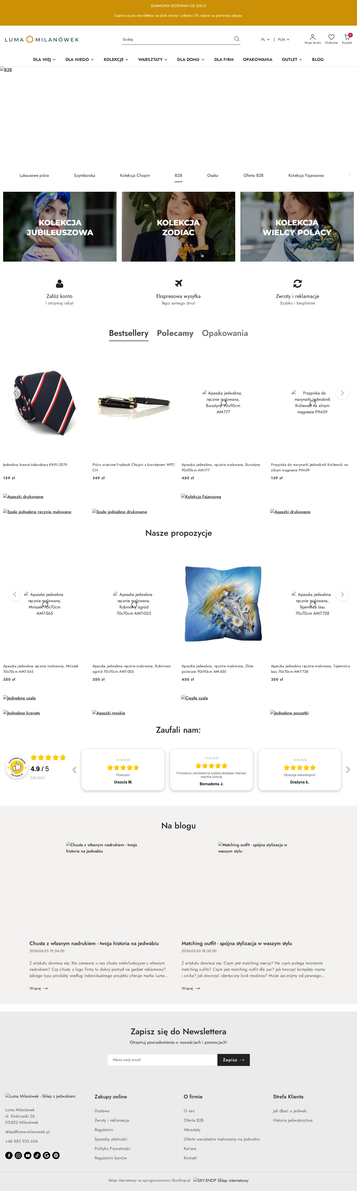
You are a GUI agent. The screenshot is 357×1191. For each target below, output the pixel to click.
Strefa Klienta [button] (288, 1096)
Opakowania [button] (225, 333)
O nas (189, 1111)
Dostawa (102, 1111)
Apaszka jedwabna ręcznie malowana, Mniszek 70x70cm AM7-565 (41, 668)
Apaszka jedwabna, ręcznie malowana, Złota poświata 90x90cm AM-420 (217, 668)
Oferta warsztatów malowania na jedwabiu (222, 1139)
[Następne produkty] (342, 393)
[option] (123, 770)
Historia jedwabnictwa (293, 1120)
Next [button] (348, 769)
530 (38, 777)
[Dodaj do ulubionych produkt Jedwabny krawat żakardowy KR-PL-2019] (80, 353)
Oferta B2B (194, 1120)
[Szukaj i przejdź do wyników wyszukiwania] (236, 39)
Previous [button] (74, 769)
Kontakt (190, 1158)
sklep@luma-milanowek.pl (27, 1132)
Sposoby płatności (111, 1139)
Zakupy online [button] (111, 1096)
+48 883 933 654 (21, 1141)
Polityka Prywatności (113, 1148)
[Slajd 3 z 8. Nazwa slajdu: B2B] (178, 118)
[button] (175, 333)
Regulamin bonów (111, 1158)
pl (263, 39)
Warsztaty (192, 1130)
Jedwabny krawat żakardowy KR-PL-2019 (35, 464)
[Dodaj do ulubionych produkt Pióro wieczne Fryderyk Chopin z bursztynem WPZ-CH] (169, 353)
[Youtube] (27, 1155)
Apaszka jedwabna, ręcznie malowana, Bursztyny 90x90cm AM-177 (221, 467)
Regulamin (104, 1130)
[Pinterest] (56, 1155)
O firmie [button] (193, 1096)
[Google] (46, 1155)
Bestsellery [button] (128, 333)
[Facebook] (9, 1155)
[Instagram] (18, 1155)
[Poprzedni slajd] (11, 118)
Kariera (190, 1148)
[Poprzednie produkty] (14, 393)
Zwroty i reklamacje (112, 1120)
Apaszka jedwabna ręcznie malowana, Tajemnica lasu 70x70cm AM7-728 (310, 668)
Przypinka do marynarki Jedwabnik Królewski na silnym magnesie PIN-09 (309, 467)
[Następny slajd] (345, 118)
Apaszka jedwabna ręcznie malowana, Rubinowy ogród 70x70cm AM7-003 (132, 668)
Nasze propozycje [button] (178, 533)
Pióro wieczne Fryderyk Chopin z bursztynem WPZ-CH (134, 467)
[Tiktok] (37, 1155)
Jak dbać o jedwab (290, 1111)
